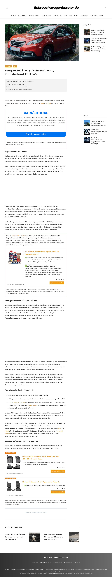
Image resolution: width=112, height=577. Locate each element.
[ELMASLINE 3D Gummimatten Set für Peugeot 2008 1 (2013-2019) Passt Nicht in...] (14, 462)
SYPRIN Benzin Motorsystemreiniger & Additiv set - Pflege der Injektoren (41, 253)
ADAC (7, 431)
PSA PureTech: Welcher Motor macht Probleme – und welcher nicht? (54, 536)
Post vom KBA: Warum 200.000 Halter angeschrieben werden (98, 123)
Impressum (35, 562)
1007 (42, 103)
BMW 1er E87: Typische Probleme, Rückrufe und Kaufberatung (98, 49)
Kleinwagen (22, 15)
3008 (49, 103)
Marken (13, 15)
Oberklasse (58, 15)
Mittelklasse (46, 15)
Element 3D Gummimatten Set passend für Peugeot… (41, 482)
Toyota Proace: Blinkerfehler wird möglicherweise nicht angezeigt (98, 141)
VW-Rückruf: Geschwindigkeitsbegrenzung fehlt (99, 131)
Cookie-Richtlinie (69, 562)
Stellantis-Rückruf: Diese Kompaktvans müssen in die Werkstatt (15, 536)
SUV (65, 15)
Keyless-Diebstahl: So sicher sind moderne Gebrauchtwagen (98, 32)
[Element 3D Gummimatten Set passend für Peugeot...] (14, 486)
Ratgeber (83, 15)
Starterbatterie (32, 405)
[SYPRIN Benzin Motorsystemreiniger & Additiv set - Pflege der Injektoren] (15, 257)
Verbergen (31, 81)
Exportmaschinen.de (58, 573)
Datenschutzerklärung (46, 562)
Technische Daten (97, 15)
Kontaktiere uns (58, 562)
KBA (59, 428)
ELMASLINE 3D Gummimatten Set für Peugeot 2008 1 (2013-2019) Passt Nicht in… (41, 457)
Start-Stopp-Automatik (17, 403)
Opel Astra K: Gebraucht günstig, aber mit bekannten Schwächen (99, 40)
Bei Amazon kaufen (57, 283)
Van (70, 15)
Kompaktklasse (34, 15)
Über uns (77, 562)
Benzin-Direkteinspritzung (19, 236)
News (76, 15)
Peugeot (8, 66)
